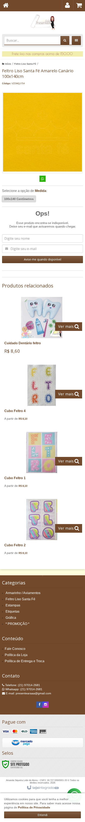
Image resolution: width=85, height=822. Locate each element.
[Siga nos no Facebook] (39, 704)
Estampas (13, 605)
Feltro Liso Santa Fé (25, 64)
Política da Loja (16, 655)
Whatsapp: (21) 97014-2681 (23, 689)
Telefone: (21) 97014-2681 (22, 685)
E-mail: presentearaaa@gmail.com (28, 693)
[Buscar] (64, 40)
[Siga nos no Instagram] (45, 704)
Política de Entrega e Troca (24, 661)
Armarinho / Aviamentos (23, 593)
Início (8, 64)
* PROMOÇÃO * (17, 624)
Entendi (42, 815)
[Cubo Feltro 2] (41, 528)
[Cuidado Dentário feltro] (41, 326)
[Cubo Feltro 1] (41, 461)
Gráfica (11, 617)
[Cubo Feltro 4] (41, 394)
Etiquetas (12, 611)
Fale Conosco (15, 648)
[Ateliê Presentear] (42, 21)
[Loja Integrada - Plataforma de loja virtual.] (42, 788)
